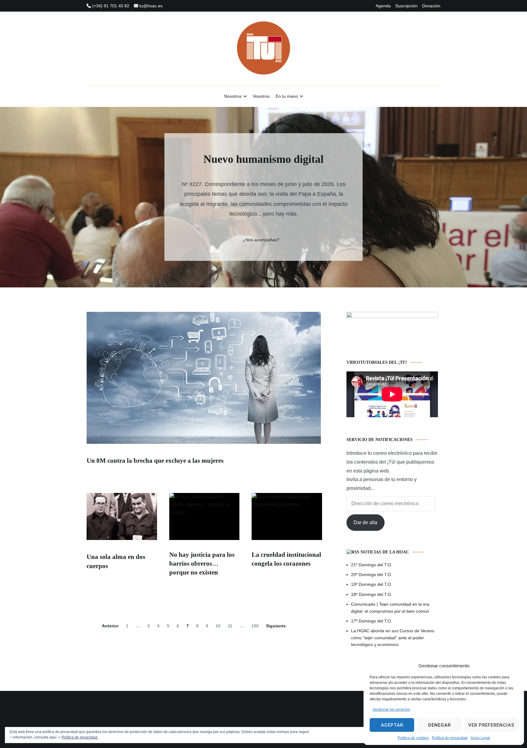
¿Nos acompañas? (261, 239)
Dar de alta (365, 522)
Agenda (383, 5)
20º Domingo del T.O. (371, 574)
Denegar (439, 725)
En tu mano (287, 96)
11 (231, 625)
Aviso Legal (480, 738)
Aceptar (392, 725)
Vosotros (261, 96)
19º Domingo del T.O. (371, 584)
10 (219, 625)
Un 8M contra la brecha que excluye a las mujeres (155, 460)
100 (256, 625)
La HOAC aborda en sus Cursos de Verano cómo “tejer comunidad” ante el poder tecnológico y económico (392, 637)
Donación (431, 5)
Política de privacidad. (80, 737)
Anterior (110, 625)
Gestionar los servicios (391, 709)
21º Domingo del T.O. (371, 564)
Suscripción (406, 5)
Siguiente (276, 625)
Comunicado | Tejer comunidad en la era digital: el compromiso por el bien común (390, 607)
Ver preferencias (491, 725)
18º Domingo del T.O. (371, 594)
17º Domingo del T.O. (371, 620)
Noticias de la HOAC (384, 552)
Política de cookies (413, 738)
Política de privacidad (450, 738)
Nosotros (233, 96)
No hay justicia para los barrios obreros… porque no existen (202, 563)
